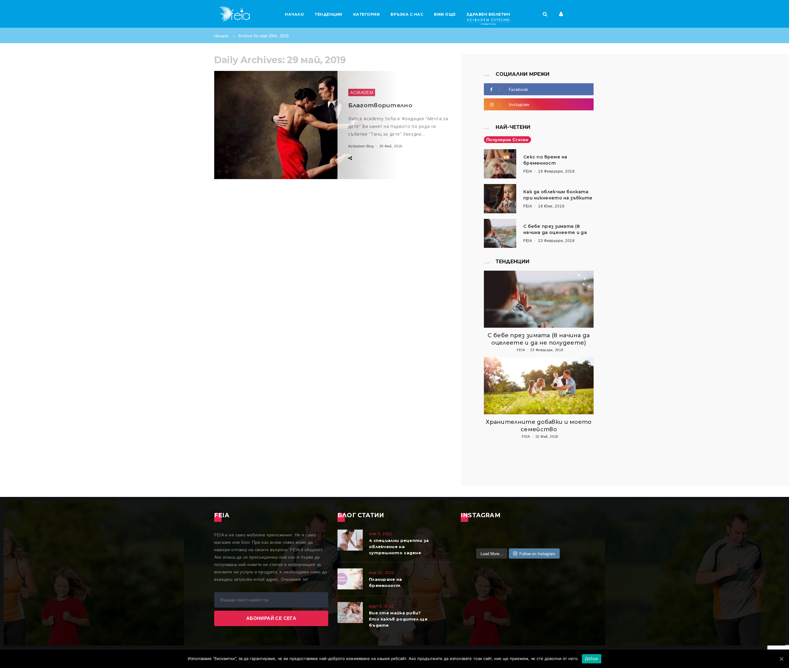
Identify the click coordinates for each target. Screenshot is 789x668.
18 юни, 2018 (551, 206)
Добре (591, 658)
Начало (221, 36)
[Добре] (781, 659)
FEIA (527, 171)
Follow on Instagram (537, 553)
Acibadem (361, 92)
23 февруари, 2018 (556, 241)
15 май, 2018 (546, 436)
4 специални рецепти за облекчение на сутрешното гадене (399, 546)
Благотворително (380, 105)
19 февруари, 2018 (556, 171)
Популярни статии (507, 139)
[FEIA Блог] (234, 14)
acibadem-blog (361, 146)
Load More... (491, 553)
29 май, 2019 (390, 146)
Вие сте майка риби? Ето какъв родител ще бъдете (398, 619)
